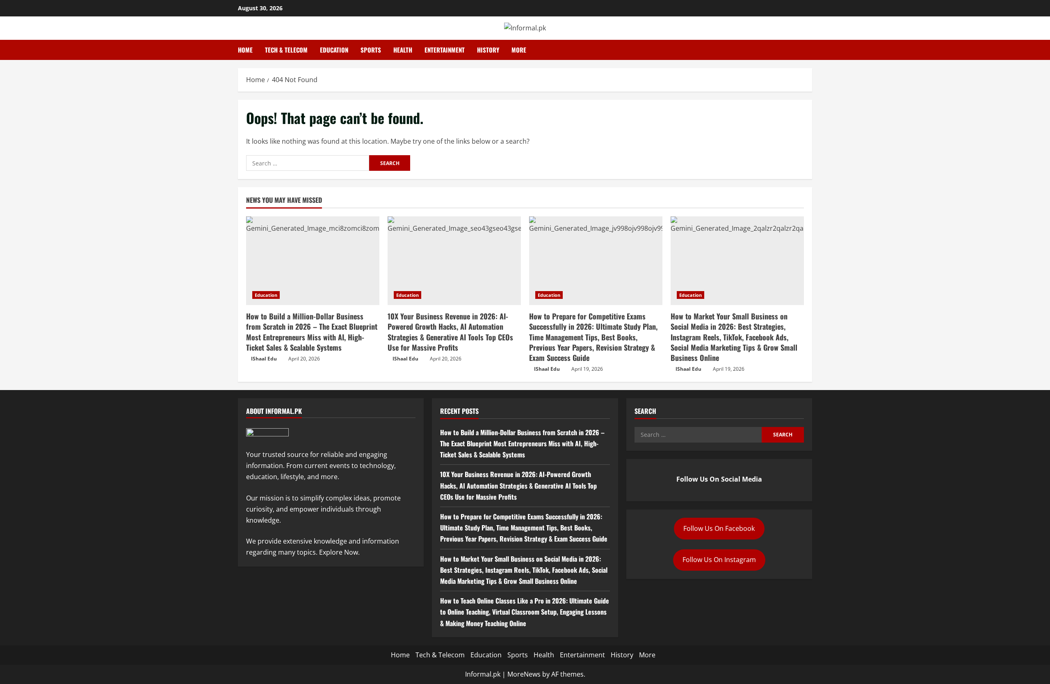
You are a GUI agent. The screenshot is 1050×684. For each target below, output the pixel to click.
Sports (371, 49)
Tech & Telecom (286, 49)
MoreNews (524, 674)
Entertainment (445, 49)
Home (245, 49)
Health (402, 49)
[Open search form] (809, 50)
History (488, 49)
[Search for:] (307, 163)
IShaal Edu (264, 358)
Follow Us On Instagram (719, 559)
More (518, 49)
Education (334, 49)
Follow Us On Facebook (719, 528)
